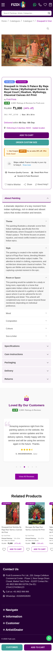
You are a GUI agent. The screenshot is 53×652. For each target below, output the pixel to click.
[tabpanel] (26, 440)
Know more (27, 165)
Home (4, 21)
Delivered (8, 123)
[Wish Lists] (45, 4)
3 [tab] (24, 467)
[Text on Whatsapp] (34, 4)
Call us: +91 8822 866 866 (17, 592)
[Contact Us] (40, 4)
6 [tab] (36, 467)
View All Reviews (26, 477)
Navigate (12, 609)
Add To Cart (16, 549)
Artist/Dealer (14, 629)
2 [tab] (20, 467)
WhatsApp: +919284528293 (18, 596)
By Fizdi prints (6, 535)
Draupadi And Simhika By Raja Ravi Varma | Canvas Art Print (12, 529)
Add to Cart (26, 135)
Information (14, 616)
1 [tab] (16, 467)
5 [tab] (32, 467)
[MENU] (3, 4)
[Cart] (50, 4)
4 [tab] (28, 467)
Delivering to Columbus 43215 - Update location (26, 128)
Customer (12, 623)
